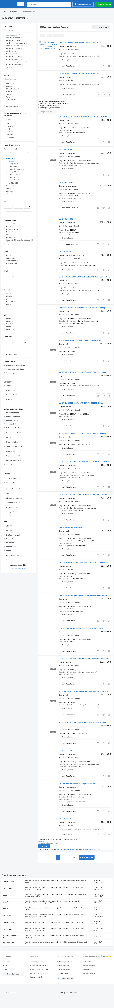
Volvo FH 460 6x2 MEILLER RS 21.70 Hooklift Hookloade (82, 722)
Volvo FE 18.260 (65, 150)
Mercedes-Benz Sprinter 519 (8, 943)
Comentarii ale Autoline (38, 973)
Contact (5, 969)
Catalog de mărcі (36, 977)
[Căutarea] (29, 4)
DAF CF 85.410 (65, 252)
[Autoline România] (8, 4)
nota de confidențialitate (65, 849)
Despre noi (6, 962)
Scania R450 (7, 916)
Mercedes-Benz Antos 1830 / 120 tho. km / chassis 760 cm (83, 595)
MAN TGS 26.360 (66, 751)
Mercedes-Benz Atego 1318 (70, 527)
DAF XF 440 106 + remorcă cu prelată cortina (77, 783)
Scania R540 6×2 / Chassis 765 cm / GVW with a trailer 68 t (83, 628)
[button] (104, 66)
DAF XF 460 (7, 929)
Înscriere (44, 846)
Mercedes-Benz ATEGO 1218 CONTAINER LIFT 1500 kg (82, 308)
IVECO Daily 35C (9, 922)
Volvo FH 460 (7, 902)
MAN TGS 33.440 (66, 219)
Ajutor (5, 965)
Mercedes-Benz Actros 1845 (11, 936)
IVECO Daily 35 (8, 881)
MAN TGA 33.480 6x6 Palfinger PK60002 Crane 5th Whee (82, 372)
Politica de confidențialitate (39, 965)
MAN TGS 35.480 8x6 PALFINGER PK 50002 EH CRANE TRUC (85, 659)
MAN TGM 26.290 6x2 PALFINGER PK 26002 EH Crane (81, 403)
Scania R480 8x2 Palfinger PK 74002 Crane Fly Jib (80, 340)
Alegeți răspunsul (47, 112)
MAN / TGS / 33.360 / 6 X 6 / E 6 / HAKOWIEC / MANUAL (82, 74)
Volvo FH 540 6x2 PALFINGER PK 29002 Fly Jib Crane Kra (83, 691)
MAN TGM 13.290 (66, 182)
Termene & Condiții (36, 962)
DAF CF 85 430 (65, 819)
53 (74, 857)
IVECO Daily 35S (9, 909)
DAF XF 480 (7, 888)
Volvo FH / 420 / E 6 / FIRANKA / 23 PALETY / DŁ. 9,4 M (81, 43)
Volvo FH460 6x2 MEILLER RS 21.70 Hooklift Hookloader (83, 433)
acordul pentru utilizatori (91, 849)
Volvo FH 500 (7, 895)
